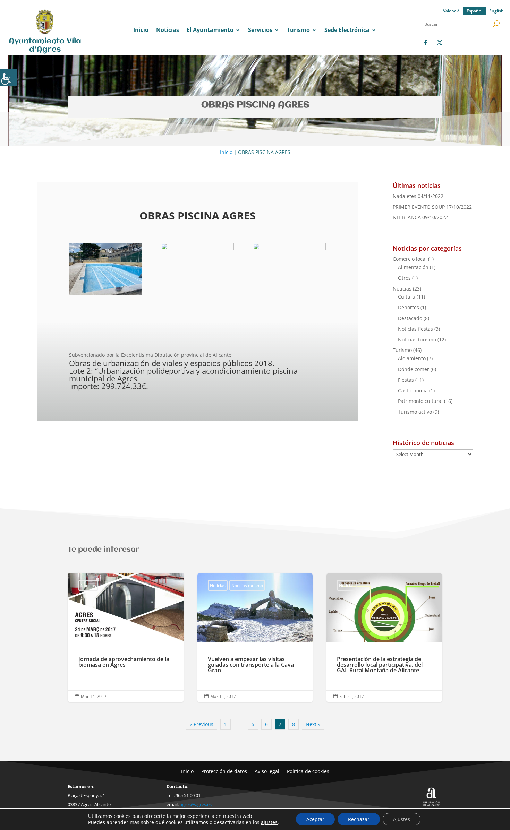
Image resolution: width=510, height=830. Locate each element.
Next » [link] (313, 724)
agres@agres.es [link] (196, 804)
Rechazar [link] (358, 819)
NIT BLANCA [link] (407, 217)
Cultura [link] (406, 296)
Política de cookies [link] (308, 771)
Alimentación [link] (413, 267)
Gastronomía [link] (413, 390)
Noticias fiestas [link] (415, 329)
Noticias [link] (167, 30)
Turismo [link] (298, 30)
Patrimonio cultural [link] (420, 401)
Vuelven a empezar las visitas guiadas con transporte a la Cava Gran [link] (255, 637)
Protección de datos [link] (224, 771)
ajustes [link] (269, 822)
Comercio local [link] (410, 259)
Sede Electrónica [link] (346, 30)
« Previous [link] (201, 724)
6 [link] (266, 724)
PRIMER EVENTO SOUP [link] (419, 207)
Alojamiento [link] (412, 358)
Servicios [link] (260, 30)
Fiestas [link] (406, 380)
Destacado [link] (410, 318)
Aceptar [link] (315, 819)
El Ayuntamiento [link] (210, 30)
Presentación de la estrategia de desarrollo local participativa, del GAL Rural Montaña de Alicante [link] (384, 637)
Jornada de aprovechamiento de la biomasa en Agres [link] (126, 637)
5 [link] (253, 724)
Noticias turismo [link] (417, 339)
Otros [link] (404, 278)
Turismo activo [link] (415, 411)
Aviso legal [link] (267, 771)
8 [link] (293, 724)
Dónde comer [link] (413, 369)
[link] (8, 77)
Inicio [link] (140, 30)
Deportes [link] (408, 307)
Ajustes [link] (401, 819)
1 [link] (225, 724)
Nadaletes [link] (404, 196)
